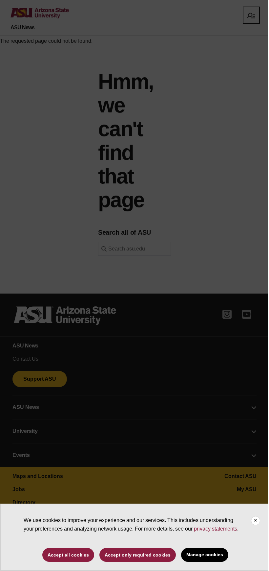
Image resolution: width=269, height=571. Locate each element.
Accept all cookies (68, 555)
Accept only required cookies (138, 555)
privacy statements (215, 529)
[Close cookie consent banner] (255, 520)
